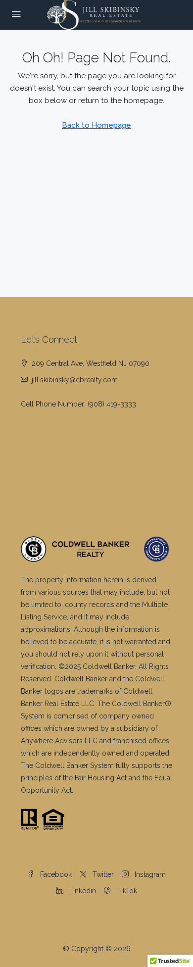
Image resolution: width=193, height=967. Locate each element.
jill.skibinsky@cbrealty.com (75, 380)
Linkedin (81, 891)
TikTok (126, 891)
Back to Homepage (96, 125)
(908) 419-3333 (112, 404)
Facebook (55, 874)
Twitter (102, 874)
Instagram (149, 874)
